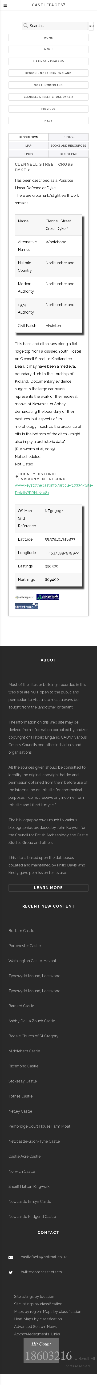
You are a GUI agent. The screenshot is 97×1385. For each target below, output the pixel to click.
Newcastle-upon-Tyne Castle (34, 1141)
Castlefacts (48, 5)
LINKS (28, 154)
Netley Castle (20, 1111)
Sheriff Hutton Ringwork (28, 1186)
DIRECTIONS (68, 154)
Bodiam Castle (21, 931)
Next (48, 120)
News (52, 1326)
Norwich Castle (21, 1171)
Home (48, 37)
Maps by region (27, 1311)
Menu (48, 49)
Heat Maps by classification (38, 1319)
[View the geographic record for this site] (47, 599)
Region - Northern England (48, 73)
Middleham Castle (24, 1051)
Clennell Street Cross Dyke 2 (48, 96)
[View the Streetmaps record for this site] (26, 608)
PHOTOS (68, 137)
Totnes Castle (20, 1096)
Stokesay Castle (22, 1081)
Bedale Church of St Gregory (33, 1036)
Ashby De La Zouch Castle (31, 1021)
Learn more (48, 887)
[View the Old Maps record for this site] (25, 599)
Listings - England (48, 61)
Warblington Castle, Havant (32, 961)
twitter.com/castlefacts (41, 1272)
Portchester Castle (24, 946)
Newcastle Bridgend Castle (32, 1216)
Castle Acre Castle (24, 1156)
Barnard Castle (21, 1006)
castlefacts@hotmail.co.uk (44, 1257)
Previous (48, 108)
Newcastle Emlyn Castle (29, 1201)
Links (55, 1334)
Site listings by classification (38, 1304)
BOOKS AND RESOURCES (68, 145)
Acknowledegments (31, 1334)
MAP (28, 145)
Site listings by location (34, 1296)
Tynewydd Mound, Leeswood (34, 976)
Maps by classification (62, 1311)
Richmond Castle (23, 1066)
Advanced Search (29, 1326)
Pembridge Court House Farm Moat (39, 1126)
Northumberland (48, 85)
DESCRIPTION (28, 137)
